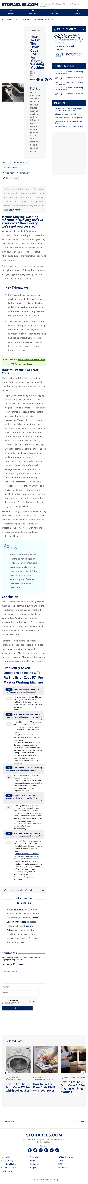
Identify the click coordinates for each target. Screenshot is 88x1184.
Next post (80, 1121)
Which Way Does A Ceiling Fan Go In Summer (69, 126)
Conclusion (59, 50)
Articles (9, 19)
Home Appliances (20, 162)
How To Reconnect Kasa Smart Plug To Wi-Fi (69, 118)
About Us (6, 1157)
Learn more (14, 210)
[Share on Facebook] (38, 80)
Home (4, 19)
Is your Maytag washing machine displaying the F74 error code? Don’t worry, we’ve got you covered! (69, 40)
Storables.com (16, 909)
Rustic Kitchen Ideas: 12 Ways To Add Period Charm (69, 122)
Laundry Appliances (11, 168)
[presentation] (5, 1073)
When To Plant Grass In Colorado (66, 114)
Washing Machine (10, 178)
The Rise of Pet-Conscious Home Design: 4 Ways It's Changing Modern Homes (68, 109)
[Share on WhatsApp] (50, 80)
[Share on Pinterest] (46, 80)
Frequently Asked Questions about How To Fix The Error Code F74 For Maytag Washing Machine (69, 55)
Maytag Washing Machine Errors (16, 173)
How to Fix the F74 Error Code (64, 46)
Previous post (9, 1121)
